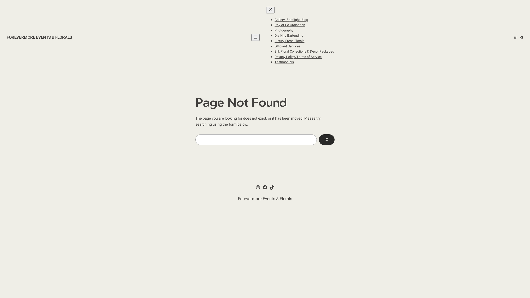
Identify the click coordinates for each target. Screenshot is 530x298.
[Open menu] (255, 37)
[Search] (327, 139)
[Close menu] (270, 10)
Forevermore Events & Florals (39, 37)
